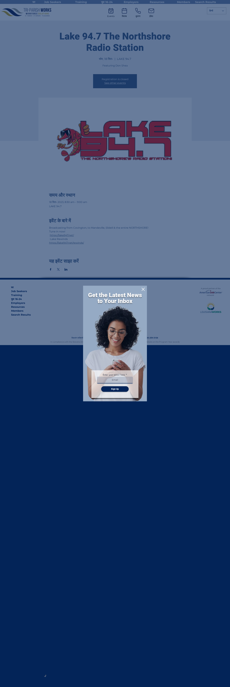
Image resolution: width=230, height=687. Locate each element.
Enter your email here (114, 375)
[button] (143, 289)
